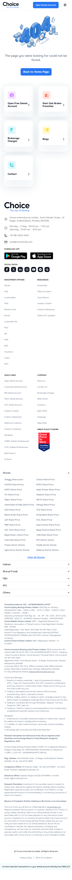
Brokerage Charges (45, 393)
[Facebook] (6, 269)
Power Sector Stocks (15, 545)
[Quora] (47, 269)
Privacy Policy (26, 857)
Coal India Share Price (15, 540)
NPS (6, 346)
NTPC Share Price (44, 484)
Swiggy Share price (14, 479)
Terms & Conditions (43, 857)
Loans (7, 358)
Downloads (42, 285)
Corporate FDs (10, 321)
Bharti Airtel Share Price (16, 514)
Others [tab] (6, 592)
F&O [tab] (5, 578)
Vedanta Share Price (46, 494)
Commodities (10, 297)
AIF (5, 333)
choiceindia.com (54, 807)
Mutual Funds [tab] (10, 571)
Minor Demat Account (13, 399)
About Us (41, 381)
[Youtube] (33, 269)
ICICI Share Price (12, 509)
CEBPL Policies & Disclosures (16, 441)
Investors (41, 405)
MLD (6, 327)
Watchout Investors (13, 423)
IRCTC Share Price (45, 499)
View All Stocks (36, 557)
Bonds (7, 315)
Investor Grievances (46, 309)
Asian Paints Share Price (48, 525)
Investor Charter (44, 303)
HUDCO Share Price (14, 484)
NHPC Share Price (13, 489)
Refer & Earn (42, 399)
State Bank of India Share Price (19, 504)
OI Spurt (7, 459)
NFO (6, 364)
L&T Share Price (12, 519)
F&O (6, 291)
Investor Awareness (13, 417)
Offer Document (44, 291)
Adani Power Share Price (48, 489)
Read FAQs (42, 423)
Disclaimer (8, 435)
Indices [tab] (7, 564)
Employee (41, 417)
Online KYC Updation (46, 315)
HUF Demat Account (13, 405)
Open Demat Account (13, 381)
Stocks (7, 285)
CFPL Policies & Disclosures (16, 447)
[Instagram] (26, 269)
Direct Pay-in (10, 453)
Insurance (8, 352)
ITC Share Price (12, 494)
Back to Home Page (36, 72)
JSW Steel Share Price (47, 535)
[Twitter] (13, 269)
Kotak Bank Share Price (47, 514)
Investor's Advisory (12, 429)
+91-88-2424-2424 (19, 235)
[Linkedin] (20, 269)
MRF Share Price (12, 525)
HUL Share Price (44, 519)
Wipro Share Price (13, 499)
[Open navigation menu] (65, 5)
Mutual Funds (10, 309)
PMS (6, 340)
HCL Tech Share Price (15, 530)
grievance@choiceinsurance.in (42, 671)
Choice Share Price (45, 479)
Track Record (43, 297)
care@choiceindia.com (21, 241)
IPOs (6, 303)
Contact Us (42, 387)
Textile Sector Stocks (46, 545)
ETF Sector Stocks (45, 540)
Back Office (42, 411)
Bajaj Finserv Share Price (16, 535)
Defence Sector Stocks (47, 550)
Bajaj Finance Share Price (48, 530)
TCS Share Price (44, 509)
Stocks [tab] (6, 472)
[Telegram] (40, 269)
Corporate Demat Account (15, 387)
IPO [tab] (5, 585)
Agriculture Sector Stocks (17, 550)
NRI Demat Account (12, 393)
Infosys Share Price (45, 504)
